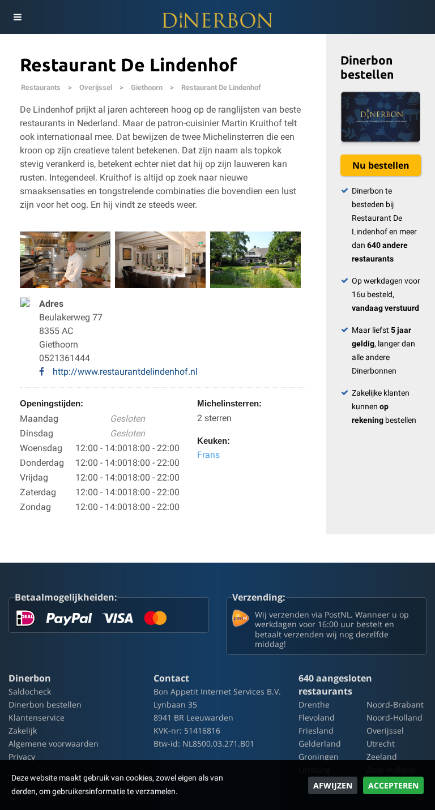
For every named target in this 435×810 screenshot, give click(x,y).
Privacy (21, 756)
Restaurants (41, 87)
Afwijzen (332, 785)
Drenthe (314, 704)
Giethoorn (147, 87)
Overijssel (95, 87)
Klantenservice (36, 717)
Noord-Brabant (395, 704)
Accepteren (393, 785)
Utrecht (380, 743)
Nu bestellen (381, 165)
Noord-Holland (394, 717)
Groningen (318, 756)
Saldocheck (29, 691)
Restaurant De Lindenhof (221, 87)
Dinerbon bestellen (45, 704)
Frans (208, 454)
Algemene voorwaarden (53, 743)
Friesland (316, 730)
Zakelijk (22, 730)
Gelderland (319, 743)
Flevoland (316, 717)
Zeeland (381, 756)
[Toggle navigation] (17, 17)
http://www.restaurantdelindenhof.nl (125, 371)
